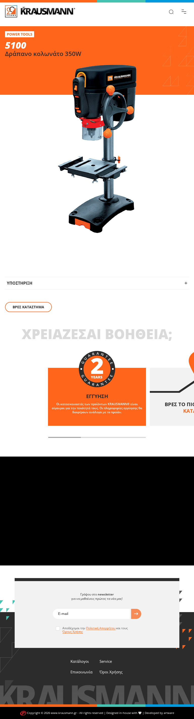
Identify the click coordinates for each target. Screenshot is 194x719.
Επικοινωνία (81, 671)
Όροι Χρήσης (111, 671)
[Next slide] (154, 437)
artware (169, 713)
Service (106, 661)
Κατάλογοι (79, 661)
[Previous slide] (40, 437)
